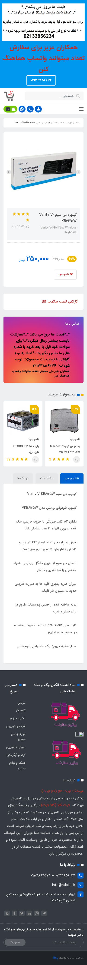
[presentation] (78, 172)
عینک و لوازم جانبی (17, 765)
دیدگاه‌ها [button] (23, 478)
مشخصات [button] (46, 478)
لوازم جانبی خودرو (18, 736)
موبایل (21, 702)
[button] (38, 109)
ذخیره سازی (18, 718)
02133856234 (41, 80)
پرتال (55, 957)
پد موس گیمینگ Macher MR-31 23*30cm (65, 449)
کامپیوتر (21, 710)
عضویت (15, 942)
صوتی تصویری (16, 747)
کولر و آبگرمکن (16, 754)
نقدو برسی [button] (72, 478)
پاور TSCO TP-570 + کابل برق (25, 449)
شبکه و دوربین (16, 726)
